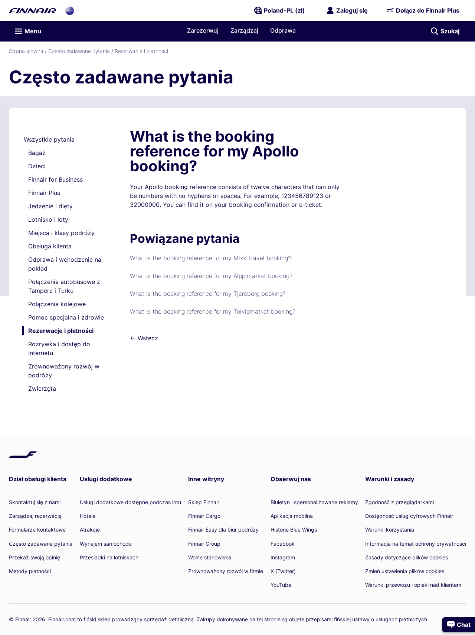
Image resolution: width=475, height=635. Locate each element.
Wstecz (147, 338)
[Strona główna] (32, 10)
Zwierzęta (42, 388)
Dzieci (37, 166)
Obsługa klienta (50, 246)
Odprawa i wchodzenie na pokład (64, 264)
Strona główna (26, 51)
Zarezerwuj (203, 30)
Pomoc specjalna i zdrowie (66, 317)
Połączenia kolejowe (57, 304)
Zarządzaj (244, 30)
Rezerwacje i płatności (141, 51)
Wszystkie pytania (49, 139)
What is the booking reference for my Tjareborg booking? (208, 293)
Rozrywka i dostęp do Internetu (59, 348)
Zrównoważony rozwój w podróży (63, 371)
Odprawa (283, 30)
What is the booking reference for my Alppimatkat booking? (211, 276)
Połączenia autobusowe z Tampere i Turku (64, 286)
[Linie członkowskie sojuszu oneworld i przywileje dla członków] (69, 10)
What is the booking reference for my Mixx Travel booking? (210, 258)
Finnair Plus (44, 192)
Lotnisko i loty (48, 219)
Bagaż (37, 152)
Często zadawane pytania (79, 51)
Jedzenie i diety (50, 206)
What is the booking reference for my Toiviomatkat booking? (212, 311)
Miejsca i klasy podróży (61, 233)
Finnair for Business (55, 179)
